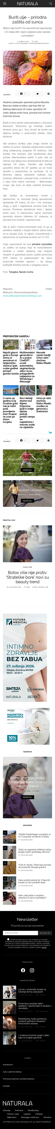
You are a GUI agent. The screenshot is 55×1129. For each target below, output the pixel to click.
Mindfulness (33, 1110)
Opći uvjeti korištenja (12, 1072)
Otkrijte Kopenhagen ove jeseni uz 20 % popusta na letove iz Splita (34, 835)
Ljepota (27, 1114)
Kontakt (6, 1086)
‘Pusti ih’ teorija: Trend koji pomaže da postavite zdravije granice (34, 866)
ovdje (44, 947)
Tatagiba (13, 272)
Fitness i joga (27, 454)
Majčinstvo (11, 1117)
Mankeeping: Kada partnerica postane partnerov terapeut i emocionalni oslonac (32, 1021)
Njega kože (27, 567)
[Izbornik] (4, 4)
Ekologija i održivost (30, 1117)
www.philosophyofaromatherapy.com (22, 295)
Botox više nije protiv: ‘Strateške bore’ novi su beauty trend (27, 577)
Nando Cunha (26, 272)
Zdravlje (6, 1110)
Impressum (8, 1064)
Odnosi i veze (13, 1114)
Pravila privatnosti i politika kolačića (18, 1079)
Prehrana (19, 1110)
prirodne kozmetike (42, 244)
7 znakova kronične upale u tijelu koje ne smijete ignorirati (33, 1036)
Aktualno (47, 1117)
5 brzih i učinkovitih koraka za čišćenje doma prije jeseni (32, 990)
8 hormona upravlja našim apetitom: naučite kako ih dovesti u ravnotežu (34, 1005)
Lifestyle (39, 1114)
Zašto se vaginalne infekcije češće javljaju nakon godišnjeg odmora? (34, 850)
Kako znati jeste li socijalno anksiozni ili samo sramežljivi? (32, 896)
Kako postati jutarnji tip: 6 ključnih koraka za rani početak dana (34, 881)
